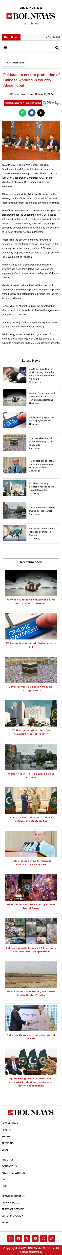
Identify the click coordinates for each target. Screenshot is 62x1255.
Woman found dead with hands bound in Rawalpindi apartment (42, 396)
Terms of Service (13, 1209)
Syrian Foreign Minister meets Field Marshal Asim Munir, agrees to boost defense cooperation (31, 1082)
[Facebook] (18, 1238)
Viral (5, 1149)
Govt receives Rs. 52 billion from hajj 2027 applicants (40, 441)
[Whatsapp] (10, 1238)
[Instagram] (43, 1238)
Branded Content (13, 1196)
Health (6, 1129)
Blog (5, 1222)
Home (7, 62)
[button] (22, 113)
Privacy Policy (11, 1202)
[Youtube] (35, 1238)
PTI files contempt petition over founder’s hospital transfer (42, 486)
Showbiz (7, 1136)
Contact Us (9, 1166)
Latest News (18, 62)
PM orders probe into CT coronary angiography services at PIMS (42, 464)
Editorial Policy (12, 1215)
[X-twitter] (27, 1238)
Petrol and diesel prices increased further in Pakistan (42, 531)
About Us (8, 1159)
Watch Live (31, 23)
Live (4, 1186)
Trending (8, 1143)
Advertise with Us (13, 1172)
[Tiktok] (51, 1238)
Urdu (5, 1179)
